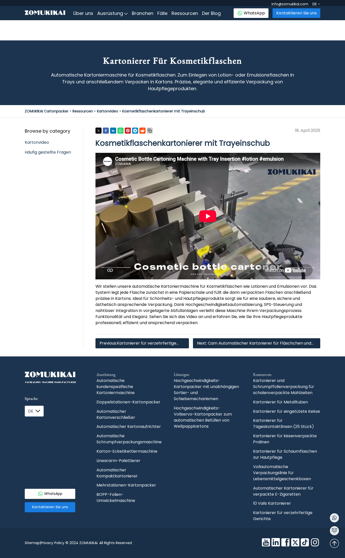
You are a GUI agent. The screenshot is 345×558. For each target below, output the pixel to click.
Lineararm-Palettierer (118, 461)
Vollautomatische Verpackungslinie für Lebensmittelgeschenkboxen (282, 473)
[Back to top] (334, 543)
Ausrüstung (110, 13)
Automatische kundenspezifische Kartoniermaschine (115, 387)
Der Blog (211, 13)
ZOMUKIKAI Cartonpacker (46, 111)
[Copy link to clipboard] (150, 131)
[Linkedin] (276, 543)
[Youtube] (266, 543)
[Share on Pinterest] (128, 131)
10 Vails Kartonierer (272, 503)
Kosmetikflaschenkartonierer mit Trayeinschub (163, 111)
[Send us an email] (334, 530)
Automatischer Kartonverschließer (115, 414)
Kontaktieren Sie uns (296, 13)
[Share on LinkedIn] (113, 131)
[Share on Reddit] (142, 131)
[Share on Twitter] (98, 131)
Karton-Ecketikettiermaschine (126, 451)
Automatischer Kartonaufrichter (128, 426)
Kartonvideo (107, 111)
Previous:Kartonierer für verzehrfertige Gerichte (138, 344)
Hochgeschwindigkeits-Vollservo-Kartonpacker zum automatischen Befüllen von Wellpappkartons (203, 417)
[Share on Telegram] (135, 131)
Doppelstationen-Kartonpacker (128, 402)
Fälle (162, 13)
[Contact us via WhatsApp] (334, 517)
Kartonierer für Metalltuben (280, 402)
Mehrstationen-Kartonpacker (126, 485)
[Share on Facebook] (106, 131)
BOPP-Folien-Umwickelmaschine (115, 497)
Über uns (83, 13)
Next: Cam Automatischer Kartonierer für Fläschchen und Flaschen (254, 344)
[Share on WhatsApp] (120, 131)
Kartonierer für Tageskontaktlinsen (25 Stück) (283, 423)
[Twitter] (295, 543)
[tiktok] (305, 543)
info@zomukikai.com (290, 4)
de (30, 411)
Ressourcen (184, 13)
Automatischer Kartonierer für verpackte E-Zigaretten (283, 491)
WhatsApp (254, 13)
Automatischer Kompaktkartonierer (117, 473)
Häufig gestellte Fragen (48, 152)
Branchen (142, 13)
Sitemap (32, 542)
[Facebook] (285, 543)
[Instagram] (314, 543)
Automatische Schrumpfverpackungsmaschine (129, 439)
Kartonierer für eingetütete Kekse (286, 411)
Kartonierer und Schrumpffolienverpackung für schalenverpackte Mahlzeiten (283, 387)
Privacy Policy (52, 542)
